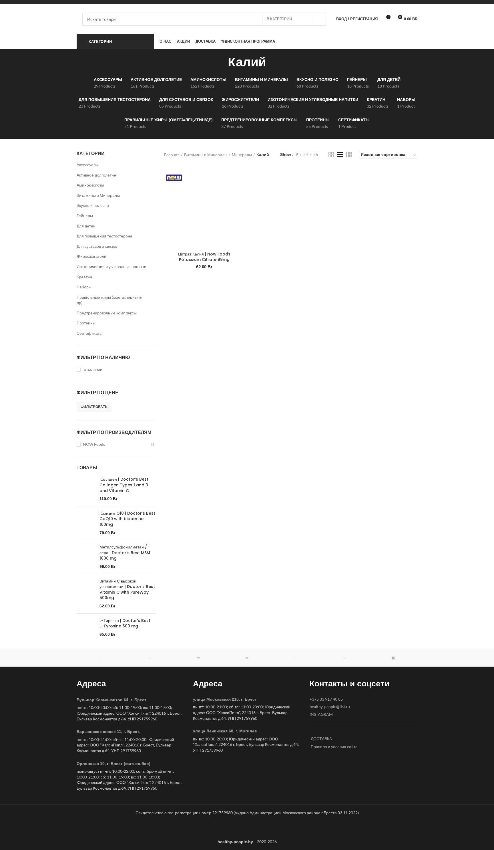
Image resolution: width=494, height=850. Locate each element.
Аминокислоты (90, 185)
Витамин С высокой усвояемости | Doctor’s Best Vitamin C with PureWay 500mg (127, 589)
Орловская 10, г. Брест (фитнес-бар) (113, 763)
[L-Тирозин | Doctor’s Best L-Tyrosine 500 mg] (86, 627)
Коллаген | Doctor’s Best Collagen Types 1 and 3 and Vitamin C (123, 485)
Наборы (84, 286)
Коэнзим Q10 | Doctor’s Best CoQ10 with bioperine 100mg (127, 519)
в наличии (92, 369)
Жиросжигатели (91, 256)
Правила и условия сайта (334, 746)
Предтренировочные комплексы (107, 312)
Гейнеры (85, 215)
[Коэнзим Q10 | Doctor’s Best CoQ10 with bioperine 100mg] (86, 523)
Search (318, 19)
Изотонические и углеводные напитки (111, 266)
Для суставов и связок (97, 246)
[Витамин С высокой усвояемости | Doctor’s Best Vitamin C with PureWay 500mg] (86, 593)
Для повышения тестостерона (104, 235)
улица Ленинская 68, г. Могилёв (225, 731)
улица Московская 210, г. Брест (225, 699)
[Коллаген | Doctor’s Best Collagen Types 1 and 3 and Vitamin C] (86, 489)
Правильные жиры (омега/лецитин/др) (109, 300)
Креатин (84, 276)
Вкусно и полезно (93, 205)
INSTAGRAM (321, 714)
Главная (172, 154)
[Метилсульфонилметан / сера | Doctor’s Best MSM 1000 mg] (86, 556)
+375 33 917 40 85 (326, 699)
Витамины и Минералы (98, 195)
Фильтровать (94, 407)
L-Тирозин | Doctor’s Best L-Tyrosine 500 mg (124, 623)
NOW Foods (94, 444)
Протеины (86, 322)
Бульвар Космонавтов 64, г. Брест (111, 700)
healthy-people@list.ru (330, 706)
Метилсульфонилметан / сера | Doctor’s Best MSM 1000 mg (124, 552)
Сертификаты (89, 333)
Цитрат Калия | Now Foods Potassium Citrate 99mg (204, 257)
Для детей (86, 225)
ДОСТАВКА (321, 738)
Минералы (242, 154)
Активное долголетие (96, 175)
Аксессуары (88, 164)
